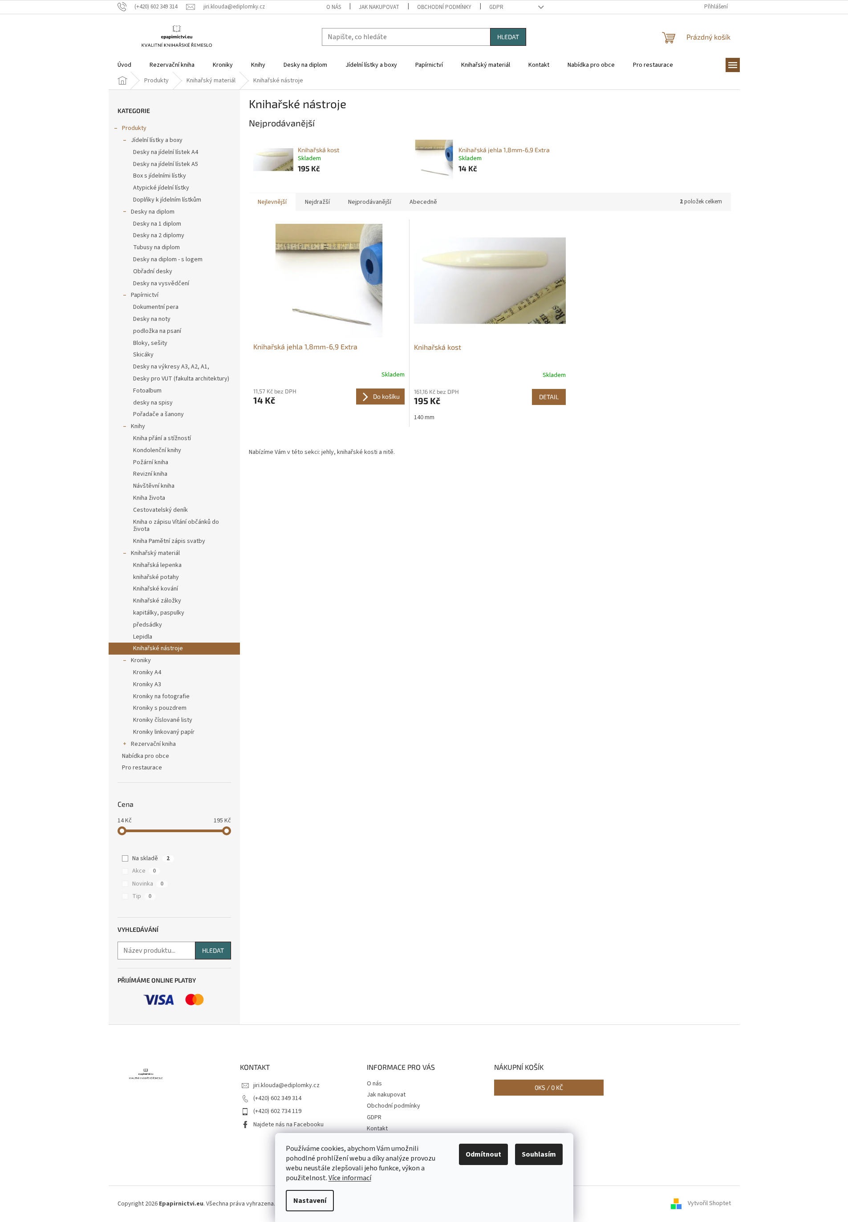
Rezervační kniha (153, 744)
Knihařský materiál (155, 553)
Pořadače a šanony (158, 414)
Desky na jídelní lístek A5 (165, 164)
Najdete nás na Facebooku (288, 1124)
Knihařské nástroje (158, 648)
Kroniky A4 (147, 672)
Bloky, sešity (150, 343)
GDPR (496, 7)
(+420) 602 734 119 (277, 1111)
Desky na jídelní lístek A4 (165, 152)
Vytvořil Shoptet (709, 1203)
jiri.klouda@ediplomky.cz (286, 1085)
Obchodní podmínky (444, 7)
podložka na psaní (157, 331)
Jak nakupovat (379, 7)
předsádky (147, 624)
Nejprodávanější (369, 202)
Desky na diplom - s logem (168, 259)
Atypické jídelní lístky (161, 187)
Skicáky (143, 354)
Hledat (508, 36)
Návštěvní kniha (153, 486)
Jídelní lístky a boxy (157, 140)
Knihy (138, 426)
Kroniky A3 (147, 684)
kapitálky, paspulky (158, 612)
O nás (333, 7)
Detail (549, 397)
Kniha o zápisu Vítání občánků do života (176, 526)
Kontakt (377, 1128)
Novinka (147, 883)
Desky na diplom (152, 211)
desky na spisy (153, 402)
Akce (144, 870)
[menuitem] (124, 65)
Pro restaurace (142, 767)
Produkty (134, 128)
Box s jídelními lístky (159, 175)
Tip (141, 896)
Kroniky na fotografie (161, 696)
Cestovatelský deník (160, 510)
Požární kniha (150, 462)
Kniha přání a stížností (162, 438)
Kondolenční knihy (157, 450)
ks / (549, 1087)
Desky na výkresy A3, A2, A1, (171, 366)
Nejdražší (317, 202)
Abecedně (423, 202)
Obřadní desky (152, 271)
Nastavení (309, 1201)
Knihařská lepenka (157, 565)
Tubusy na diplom (156, 247)
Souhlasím (539, 1154)
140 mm (424, 417)
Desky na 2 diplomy (158, 235)
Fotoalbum (147, 390)
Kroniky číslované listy (162, 720)
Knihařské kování (155, 588)
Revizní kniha (150, 473)
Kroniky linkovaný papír (164, 732)
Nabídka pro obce (145, 756)
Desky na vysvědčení (161, 283)
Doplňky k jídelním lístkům (167, 199)
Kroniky (141, 660)
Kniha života (149, 498)
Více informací (350, 1178)
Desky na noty (151, 319)
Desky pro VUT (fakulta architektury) (181, 378)
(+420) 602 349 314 (277, 1098)
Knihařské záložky (157, 600)
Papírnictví (144, 295)
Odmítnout (483, 1154)
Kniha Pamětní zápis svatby (169, 541)
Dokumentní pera (156, 307)
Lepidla (142, 636)
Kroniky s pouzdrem (160, 708)
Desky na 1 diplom (157, 223)
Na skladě (151, 858)
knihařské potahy (156, 577)
